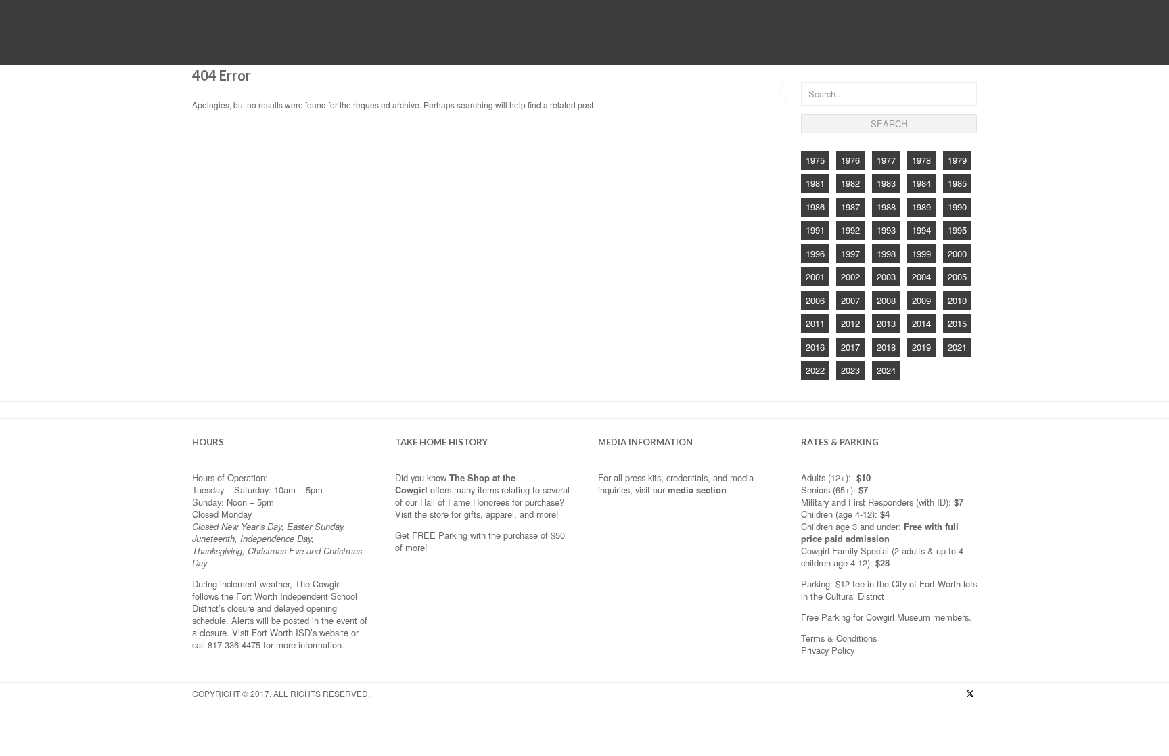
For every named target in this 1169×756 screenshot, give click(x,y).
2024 (886, 369)
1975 (815, 160)
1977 (886, 160)
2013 (886, 323)
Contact (756, 45)
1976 (850, 160)
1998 (886, 253)
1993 (886, 229)
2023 (850, 369)
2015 (957, 323)
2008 (886, 300)
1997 (850, 253)
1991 (815, 229)
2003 (886, 276)
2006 (815, 300)
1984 (921, 183)
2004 (921, 276)
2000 (957, 253)
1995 (957, 229)
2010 (957, 300)
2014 (921, 323)
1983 (886, 183)
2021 (957, 346)
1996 (815, 253)
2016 (815, 346)
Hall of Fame (520, 45)
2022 (815, 369)
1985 (957, 183)
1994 (921, 229)
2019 (921, 346)
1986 (815, 206)
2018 (886, 346)
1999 (921, 253)
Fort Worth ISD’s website (300, 632)
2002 (850, 276)
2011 (815, 323)
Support (703, 45)
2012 (850, 323)
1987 (850, 206)
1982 (850, 183)
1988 (886, 206)
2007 (850, 300)
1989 (921, 206)
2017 (850, 346)
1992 (850, 229)
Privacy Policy (827, 650)
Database (647, 45)
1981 (815, 183)
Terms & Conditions (839, 637)
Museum (458, 45)
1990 (957, 206)
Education (587, 45)
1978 (921, 160)
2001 (815, 276)
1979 (957, 160)
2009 (921, 300)
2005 (957, 276)
